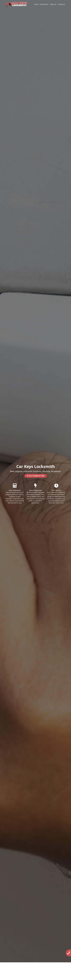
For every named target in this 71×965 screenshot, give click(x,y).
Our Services (44, 4)
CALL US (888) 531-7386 (36, 476)
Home (36, 4)
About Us (53, 4)
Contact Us (61, 4)
